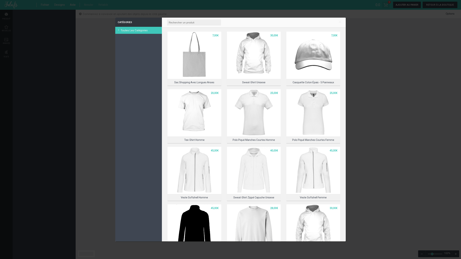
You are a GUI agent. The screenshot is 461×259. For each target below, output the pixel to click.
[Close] (340, 22)
